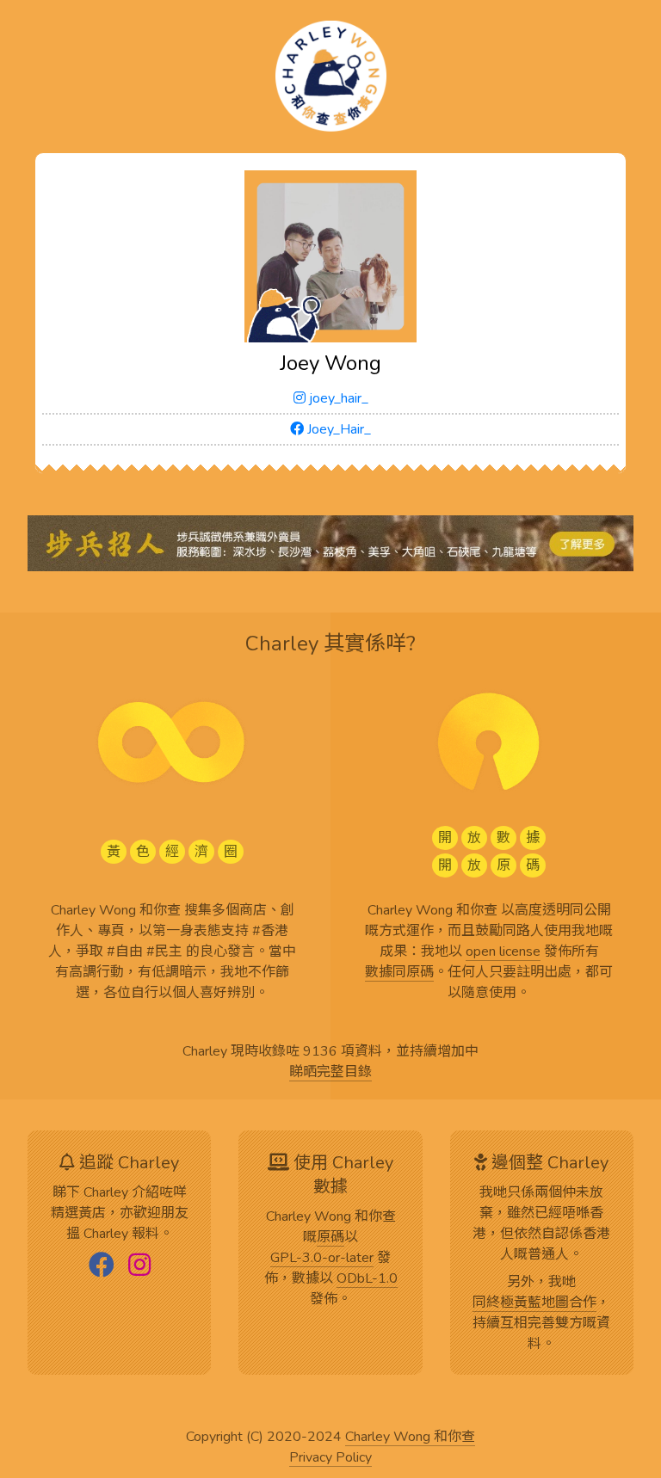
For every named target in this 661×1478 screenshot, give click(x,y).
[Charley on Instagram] (139, 1266)
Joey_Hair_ (337, 429)
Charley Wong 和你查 (410, 1437)
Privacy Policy (330, 1458)
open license (503, 952)
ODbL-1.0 (367, 1279)
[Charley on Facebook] (101, 1266)
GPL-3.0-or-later (322, 1258)
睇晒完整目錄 (330, 1072)
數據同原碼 (399, 973)
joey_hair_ (337, 398)
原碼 (330, 1238)
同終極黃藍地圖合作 (534, 1303)
